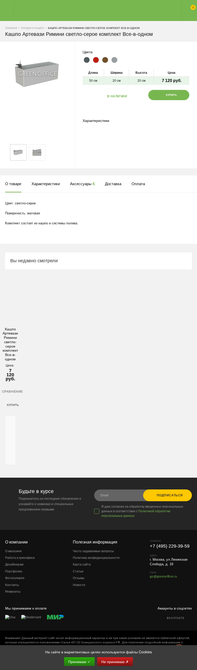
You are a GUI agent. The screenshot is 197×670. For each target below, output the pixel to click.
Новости (79, 585)
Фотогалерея (14, 578)
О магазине (13, 551)
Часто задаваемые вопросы (93, 551)
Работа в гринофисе (20, 558)
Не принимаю (115, 661)
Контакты (12, 585)
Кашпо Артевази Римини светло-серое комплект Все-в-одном (10, 344)
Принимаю (79, 661)
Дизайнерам (14, 564)
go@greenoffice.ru (163, 576)
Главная (94, 10)
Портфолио (13, 571)
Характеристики (96, 121)
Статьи (78, 571)
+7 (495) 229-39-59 (170, 546)
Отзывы (78, 578)
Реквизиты (13, 591)
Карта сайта (82, 564)
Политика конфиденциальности (96, 558)
